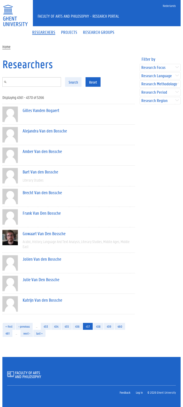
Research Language (156, 76)
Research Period (154, 92)
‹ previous (24, 326)
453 (46, 326)
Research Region (154, 100)
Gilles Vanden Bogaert (41, 110)
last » (39, 333)
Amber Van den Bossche (42, 151)
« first (8, 326)
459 (109, 326)
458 (98, 326)
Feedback (125, 392)
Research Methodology (159, 84)
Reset (93, 82)
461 (7, 333)
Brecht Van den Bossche (42, 192)
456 (77, 326)
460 (119, 326)
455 (67, 326)
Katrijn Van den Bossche (42, 300)
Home (6, 46)
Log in (139, 392)
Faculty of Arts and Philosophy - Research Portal (78, 16)
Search (73, 82)
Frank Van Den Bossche (42, 213)
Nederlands (169, 6)
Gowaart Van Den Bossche (44, 233)
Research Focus (153, 67)
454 (56, 326)
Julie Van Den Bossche (41, 279)
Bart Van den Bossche (40, 172)
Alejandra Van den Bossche (45, 131)
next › (26, 333)
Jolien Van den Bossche (42, 259)
